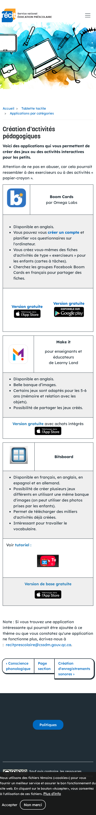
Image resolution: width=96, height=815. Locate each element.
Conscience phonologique (18, 666)
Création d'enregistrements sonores (74, 668)
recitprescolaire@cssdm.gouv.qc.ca (38, 644)
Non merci (33, 805)
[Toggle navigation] (87, 15)
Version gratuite (27, 306)
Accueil (8, 108)
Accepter (9, 805)
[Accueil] (27, 15)
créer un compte (63, 232)
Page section (44, 666)
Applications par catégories (32, 113)
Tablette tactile (33, 108)
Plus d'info (52, 793)
